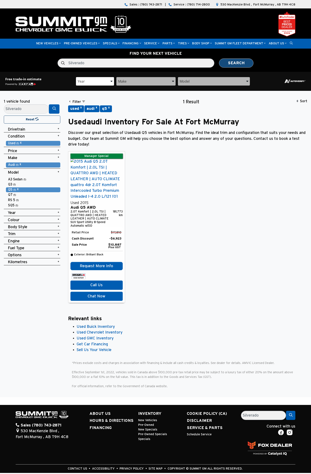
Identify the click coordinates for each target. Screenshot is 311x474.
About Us (100, 414)
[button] (47, 43)
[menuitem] (33, 143)
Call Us (96, 285)
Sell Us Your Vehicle (94, 350)
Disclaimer (199, 421)
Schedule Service (199, 434)
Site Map (156, 468)
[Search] (54, 108)
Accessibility (104, 468)
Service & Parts (205, 428)
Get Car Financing (92, 344)
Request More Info (96, 266)
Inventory (149, 414)
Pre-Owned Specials (152, 434)
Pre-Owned (146, 424)
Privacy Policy (132, 468)
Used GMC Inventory (95, 338)
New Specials (147, 429)
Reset (30, 119)
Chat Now (96, 296)
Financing (100, 428)
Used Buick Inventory (96, 327)
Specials (144, 439)
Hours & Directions (111, 421)
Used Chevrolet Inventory (99, 332)
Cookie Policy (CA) (207, 414)
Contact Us (78, 468)
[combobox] (95, 81)
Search (236, 63)
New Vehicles (147, 420)
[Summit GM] (73, 24)
